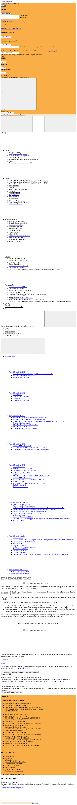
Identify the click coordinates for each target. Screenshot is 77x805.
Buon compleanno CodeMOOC (23, 517)
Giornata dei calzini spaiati (21, 423)
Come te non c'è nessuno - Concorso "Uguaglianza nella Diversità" (34, 509)
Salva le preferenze (16, 692)
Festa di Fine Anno (19, 467)
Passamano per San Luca (21, 377)
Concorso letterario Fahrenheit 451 (24, 541)
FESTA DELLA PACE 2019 (22, 478)
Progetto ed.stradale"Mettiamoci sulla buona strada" (29, 419)
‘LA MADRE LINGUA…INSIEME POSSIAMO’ (29, 479)
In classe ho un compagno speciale (24, 547)
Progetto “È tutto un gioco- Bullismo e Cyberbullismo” (30, 417)
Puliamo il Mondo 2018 (20, 487)
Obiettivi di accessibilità (12, 765)
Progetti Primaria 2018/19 (13, 333)
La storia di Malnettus (20, 552)
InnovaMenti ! (17, 395)
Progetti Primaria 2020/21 (17, 416)
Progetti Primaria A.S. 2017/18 (19, 502)
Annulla (4, 113)
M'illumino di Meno (19, 515)
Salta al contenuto (6, 2)
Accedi (4, 5)
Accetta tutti (31, 672)
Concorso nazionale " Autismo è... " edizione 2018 (29, 513)
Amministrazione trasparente (14, 771)
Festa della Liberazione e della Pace (24, 375)
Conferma (11, 113)
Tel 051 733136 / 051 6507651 (17, 705)
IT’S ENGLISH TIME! (20, 474)
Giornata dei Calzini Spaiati (21, 396)
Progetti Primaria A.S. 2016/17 (19, 536)
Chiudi (3, 62)
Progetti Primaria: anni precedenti (19, 573)
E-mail (22, 47)
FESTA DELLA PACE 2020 (22, 446)
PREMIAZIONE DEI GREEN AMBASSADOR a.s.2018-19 (32, 476)
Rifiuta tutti (17, 672)
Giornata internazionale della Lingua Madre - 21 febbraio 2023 (33, 374)
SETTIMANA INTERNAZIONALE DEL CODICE (30, 448)
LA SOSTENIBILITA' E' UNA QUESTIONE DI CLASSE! (32, 511)
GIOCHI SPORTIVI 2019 (21, 472)
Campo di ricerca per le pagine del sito (13, 326)
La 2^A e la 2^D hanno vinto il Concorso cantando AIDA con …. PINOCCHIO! (38, 508)
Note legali (8, 758)
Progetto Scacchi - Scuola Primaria (24, 506)
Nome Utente (24, 15)
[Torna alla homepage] (38, 115)
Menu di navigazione (38, 353)
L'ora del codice (18, 538)
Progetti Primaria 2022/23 (17, 372)
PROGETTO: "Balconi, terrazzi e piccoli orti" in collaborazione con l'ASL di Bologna (40, 554)
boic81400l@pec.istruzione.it (26, 709)
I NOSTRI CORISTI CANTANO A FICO (26, 470)
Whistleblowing (10, 767)
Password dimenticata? (8, 21)
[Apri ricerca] (60, 124)
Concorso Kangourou (20, 550)
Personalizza (5, 672)
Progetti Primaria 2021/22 (17, 393)
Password (23, 18)
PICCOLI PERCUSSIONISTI (22, 468)
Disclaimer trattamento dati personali (12, 788)
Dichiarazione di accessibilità (14, 764)
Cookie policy (9, 756)
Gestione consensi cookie (13, 769)
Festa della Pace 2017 (20, 545)
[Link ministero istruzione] (10, 3)
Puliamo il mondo (18, 520)
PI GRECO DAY (18, 481)
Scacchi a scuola (18, 543)
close (3, 133)
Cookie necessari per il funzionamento (13, 686)
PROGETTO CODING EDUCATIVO (25, 425)
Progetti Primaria (10, 332)
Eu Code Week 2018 (19, 485)
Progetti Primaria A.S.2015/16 (18, 570)
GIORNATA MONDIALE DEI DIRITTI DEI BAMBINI (31, 449)
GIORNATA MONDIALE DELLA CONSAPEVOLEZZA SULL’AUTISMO (38, 421)
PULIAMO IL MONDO (21, 571)
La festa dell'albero (19, 398)
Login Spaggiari (52, 51)
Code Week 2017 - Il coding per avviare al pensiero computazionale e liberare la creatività (41, 519)
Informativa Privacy (11, 760)
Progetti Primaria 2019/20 (17, 444)
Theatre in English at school (21, 504)
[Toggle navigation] (16, 124)
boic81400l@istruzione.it (25, 707)
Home (7, 328)
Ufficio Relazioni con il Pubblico (15, 762)
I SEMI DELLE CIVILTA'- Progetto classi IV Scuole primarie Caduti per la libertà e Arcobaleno (43, 540)
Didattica (8, 330)
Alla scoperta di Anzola (20, 549)
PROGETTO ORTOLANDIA (23, 427)
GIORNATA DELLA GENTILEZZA (25, 428)
